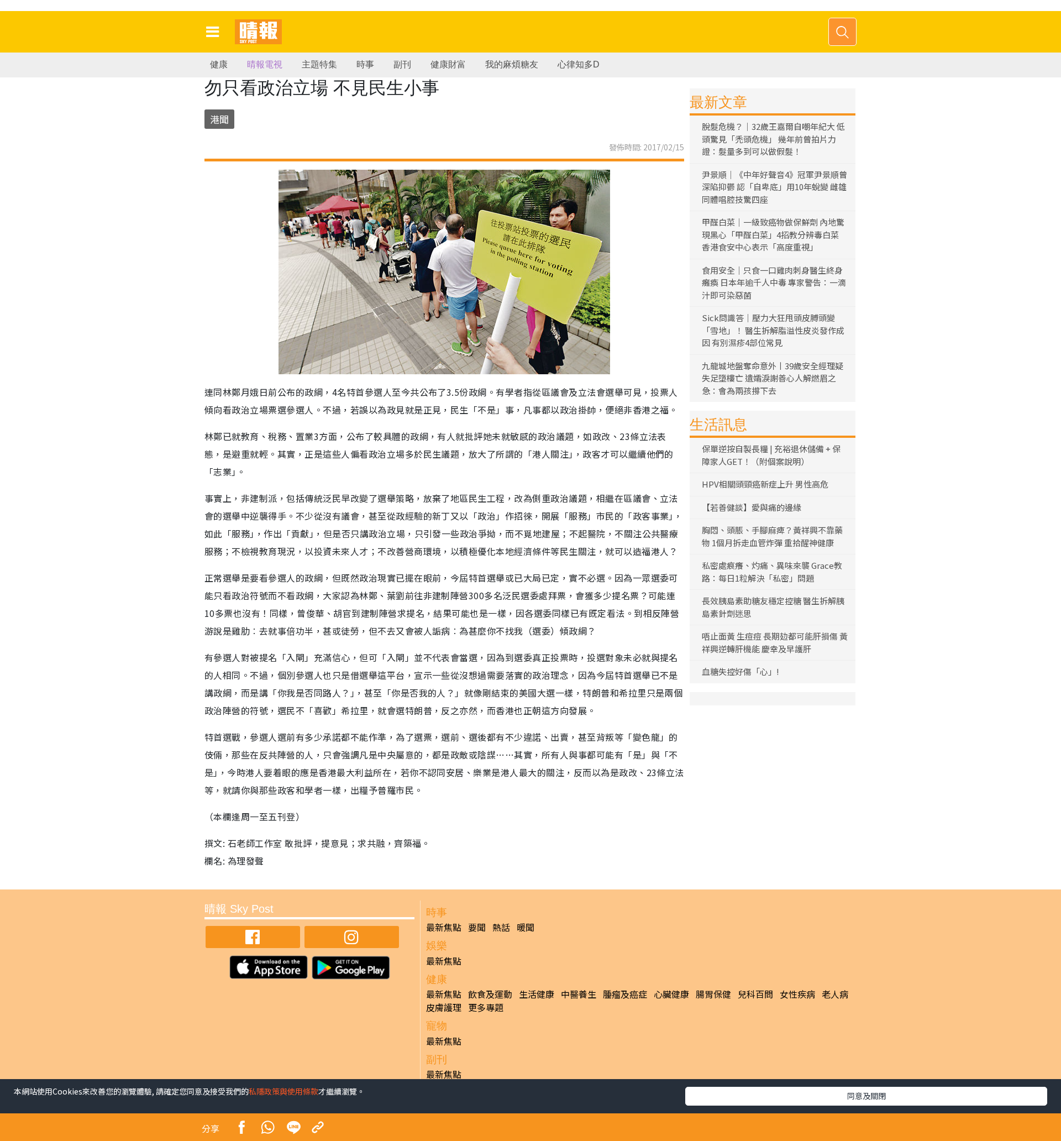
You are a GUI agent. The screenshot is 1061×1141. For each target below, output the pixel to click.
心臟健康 (671, 994)
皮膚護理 (443, 1007)
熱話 (501, 927)
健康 (219, 64)
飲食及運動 (490, 994)
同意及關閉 (866, 1095)
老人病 (835, 994)
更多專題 (485, 1007)
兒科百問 (755, 994)
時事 (365, 64)
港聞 (219, 119)
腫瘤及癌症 (625, 994)
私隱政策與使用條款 (283, 1091)
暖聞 (525, 927)
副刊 (402, 64)
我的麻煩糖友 (511, 64)
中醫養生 (578, 994)
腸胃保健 (713, 994)
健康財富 (448, 64)
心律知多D (579, 64)
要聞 (477, 927)
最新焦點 (443, 927)
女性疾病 (797, 994)
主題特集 (319, 64)
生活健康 (536, 994)
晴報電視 (264, 64)
